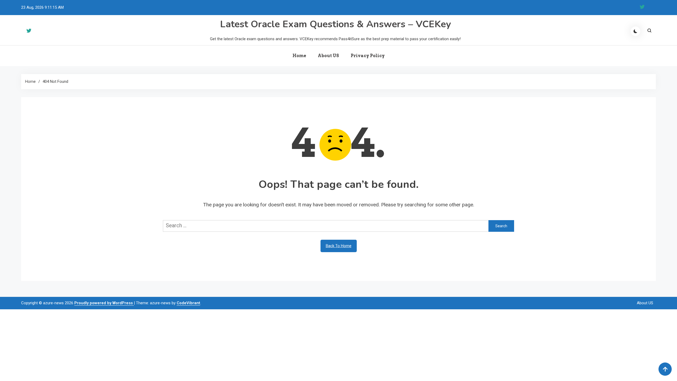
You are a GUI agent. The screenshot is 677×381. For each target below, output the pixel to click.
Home (299, 55)
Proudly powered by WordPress (104, 303)
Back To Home (338, 245)
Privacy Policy (368, 55)
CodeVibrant (188, 303)
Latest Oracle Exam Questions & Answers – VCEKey (335, 24)
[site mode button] (635, 31)
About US (328, 55)
